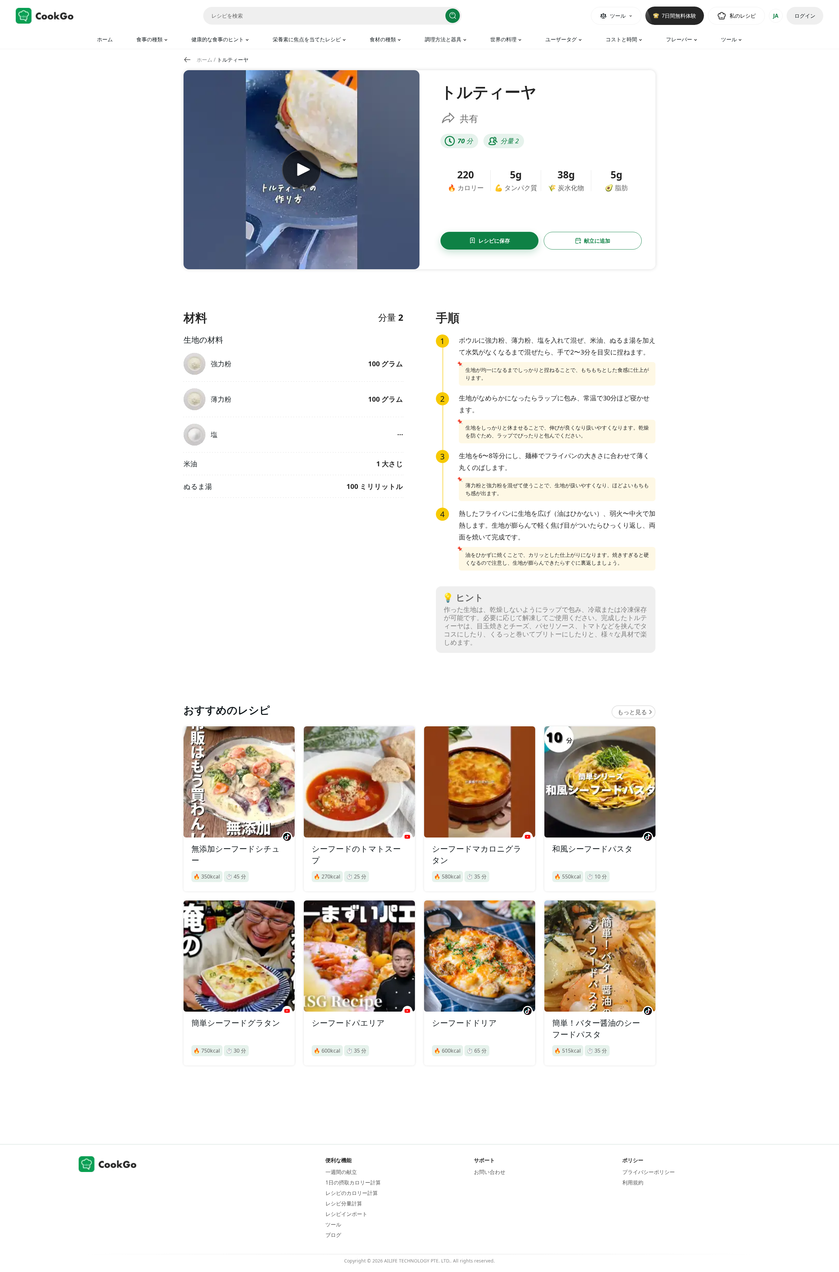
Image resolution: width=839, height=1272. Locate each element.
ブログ (333, 1235)
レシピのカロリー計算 (351, 1193)
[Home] (45, 16)
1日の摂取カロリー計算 (353, 1182)
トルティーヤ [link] (232, 59)
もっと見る (632, 712)
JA (775, 15)
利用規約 (632, 1182)
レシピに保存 (494, 240)
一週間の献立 (341, 1172)
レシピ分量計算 (343, 1203)
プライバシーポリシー (648, 1172)
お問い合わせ (489, 1172)
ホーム (105, 39)
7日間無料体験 (679, 15)
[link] (204, 60)
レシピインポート (346, 1214)
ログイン (804, 15)
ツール (333, 1224)
